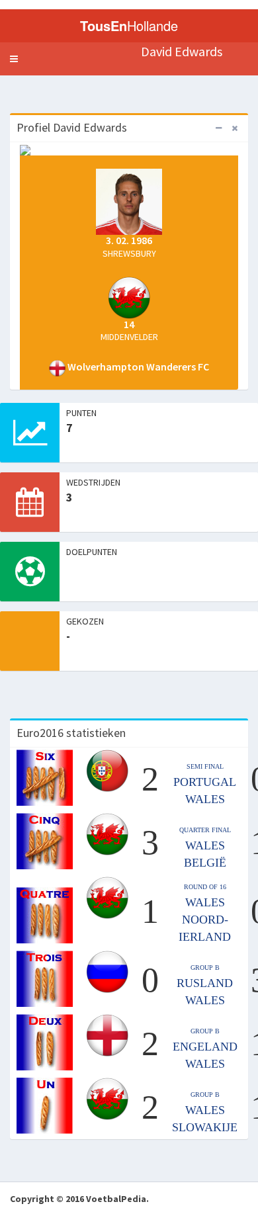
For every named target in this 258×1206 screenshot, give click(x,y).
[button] (14, 58)
